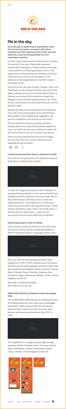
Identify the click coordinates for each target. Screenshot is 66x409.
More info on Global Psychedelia (22, 283)
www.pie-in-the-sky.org (17, 194)
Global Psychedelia (43, 230)
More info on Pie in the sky (20, 286)
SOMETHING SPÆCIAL (23, 300)
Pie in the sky (14, 46)
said (48, 127)
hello (11, 401)
